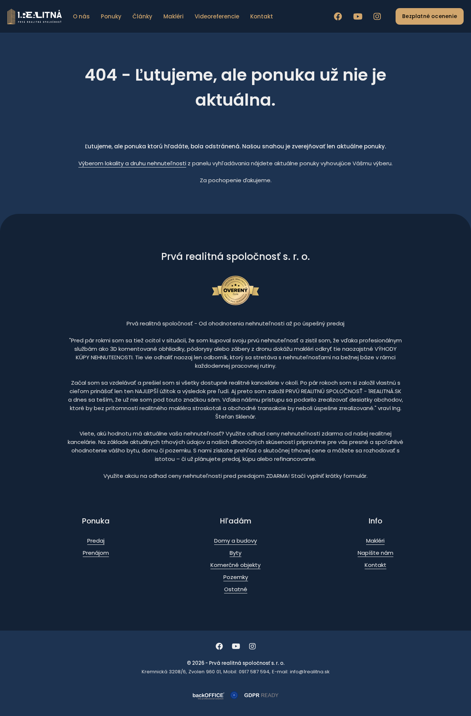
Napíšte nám (375, 553)
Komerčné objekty (235, 565)
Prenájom (96, 553)
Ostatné (235, 589)
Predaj (96, 540)
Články (142, 16)
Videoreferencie (217, 16)
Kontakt (261, 16)
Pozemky (235, 577)
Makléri (173, 16)
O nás (81, 16)
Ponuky (111, 16)
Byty (235, 553)
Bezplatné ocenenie (429, 16)
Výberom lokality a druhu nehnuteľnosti (132, 163)
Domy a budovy (235, 540)
